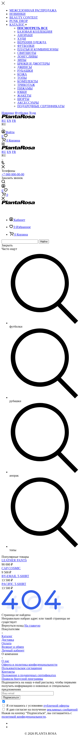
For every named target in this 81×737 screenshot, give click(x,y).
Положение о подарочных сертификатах (29, 675)
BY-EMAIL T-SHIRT (15, 576)
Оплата (6, 643)
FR (14, 120)
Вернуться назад (13, 625)
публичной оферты (56, 705)
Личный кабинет (13, 650)
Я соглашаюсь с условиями (37, 705)
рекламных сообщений (62, 709)
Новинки (8, 113)
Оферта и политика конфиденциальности (29, 664)
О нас (5, 661)
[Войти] (3, 186)
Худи (32, 113)
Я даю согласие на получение (42, 709)
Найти (43, 241)
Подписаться (11, 697)
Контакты (8, 671)
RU (4, 120)
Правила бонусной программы (22, 678)
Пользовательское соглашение (22, 668)
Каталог (7, 636)
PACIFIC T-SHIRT (14, 584)
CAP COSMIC (11, 568)
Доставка (8, 639)
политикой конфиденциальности (24, 716)
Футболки (21, 113)
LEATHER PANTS (14, 560)
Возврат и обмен (13, 646)
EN (9, 120)
